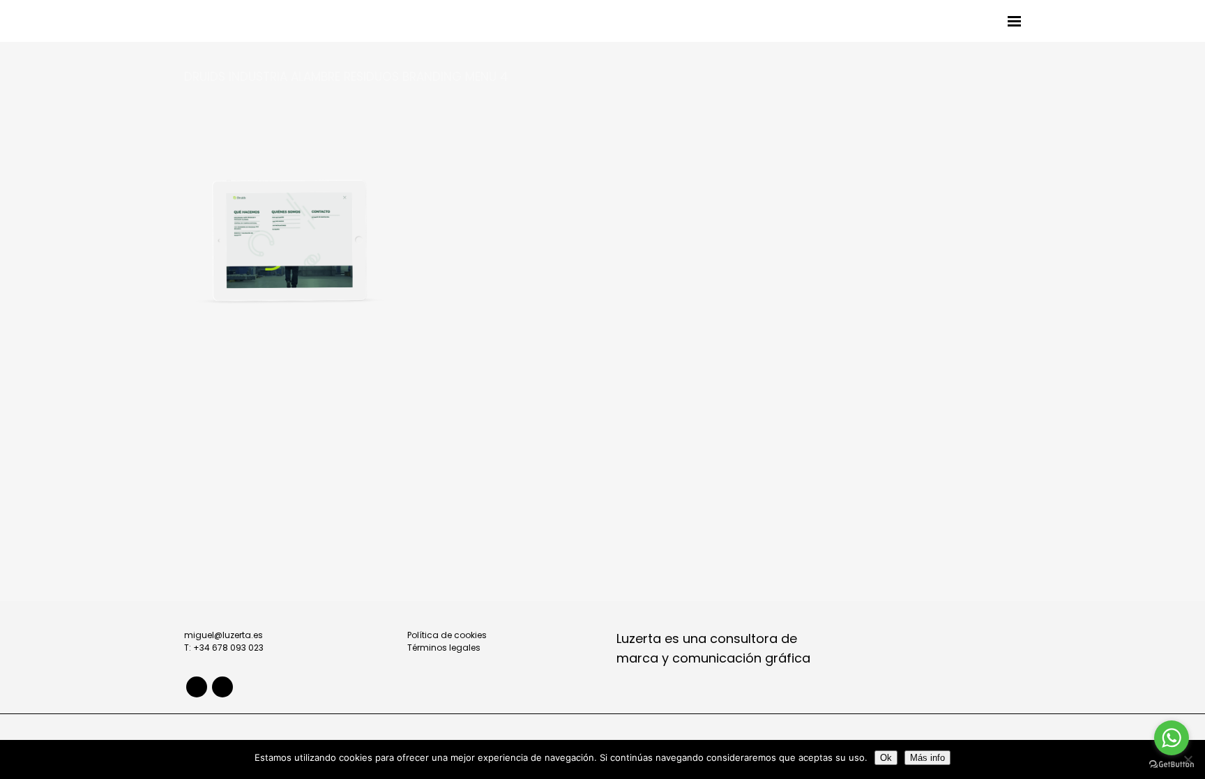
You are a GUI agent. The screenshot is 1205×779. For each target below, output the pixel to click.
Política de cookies (447, 635)
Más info (927, 757)
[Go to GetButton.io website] (1171, 764)
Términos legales (443, 647)
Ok (886, 757)
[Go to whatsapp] (1171, 737)
